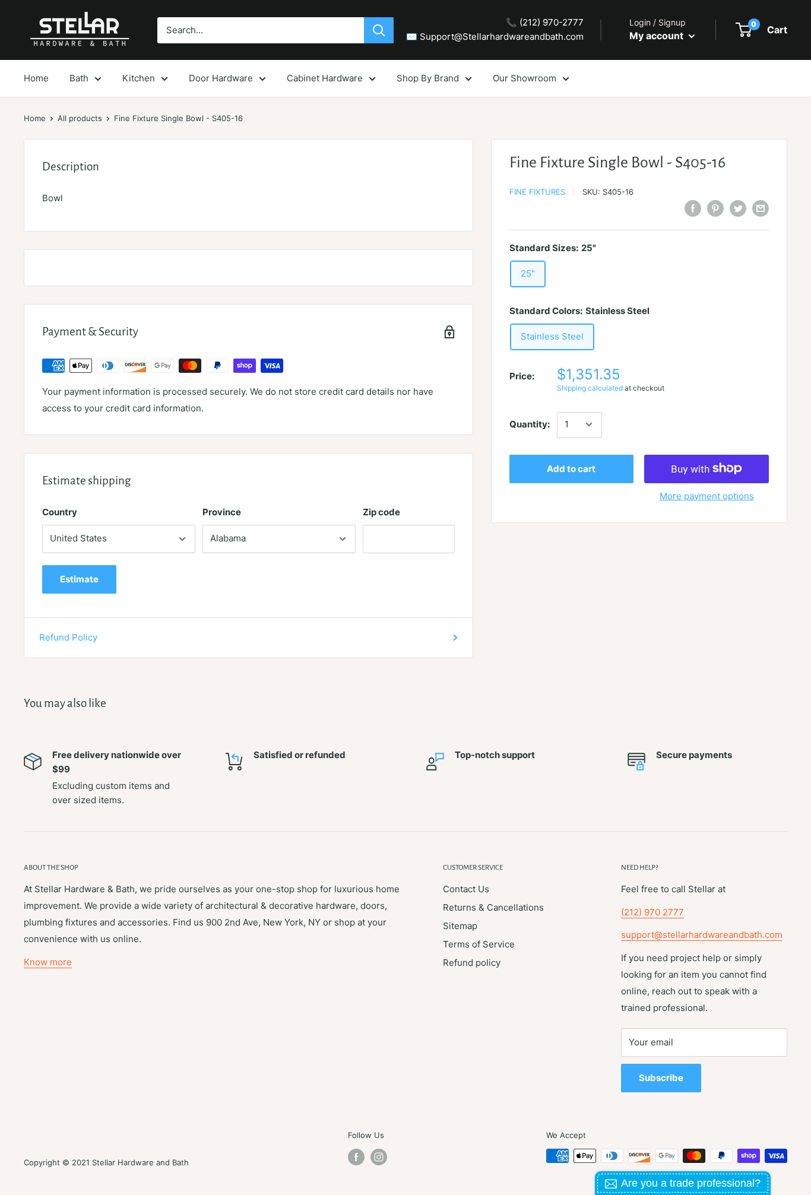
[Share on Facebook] (693, 208)
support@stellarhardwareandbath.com (702, 934)
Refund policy (471, 962)
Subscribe (661, 1077)
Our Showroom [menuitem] (524, 78)
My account (657, 36)
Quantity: (529, 424)
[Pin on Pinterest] (715, 208)
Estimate (79, 579)
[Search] (379, 30)
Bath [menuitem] (78, 78)
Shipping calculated (590, 387)
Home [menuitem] (36, 78)
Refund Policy (68, 637)
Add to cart (571, 468)
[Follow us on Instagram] (378, 1157)
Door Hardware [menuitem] (221, 78)
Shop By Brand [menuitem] (428, 78)
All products (80, 118)
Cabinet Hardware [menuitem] (325, 78)
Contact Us (466, 889)
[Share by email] (760, 208)
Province (221, 512)
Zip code (381, 512)
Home (35, 118)
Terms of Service (479, 944)
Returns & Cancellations (493, 907)
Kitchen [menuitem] (138, 78)
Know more (48, 962)
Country (59, 512)
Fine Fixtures (537, 191)
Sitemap (460, 925)
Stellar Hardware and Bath (140, 1162)
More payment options (707, 495)
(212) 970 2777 (652, 912)
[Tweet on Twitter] (738, 208)
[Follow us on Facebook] (356, 1157)
